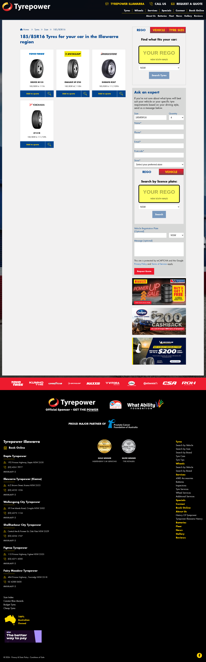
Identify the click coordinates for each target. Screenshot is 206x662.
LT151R (36, 133)
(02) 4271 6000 (15, 559)
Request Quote (144, 271)
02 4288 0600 (15, 582)
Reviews (198, 16)
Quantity (173, 113)
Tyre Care (180, 456)
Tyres (127, 10)
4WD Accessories (184, 478)
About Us (151, 16)
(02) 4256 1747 (15, 536)
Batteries (162, 16)
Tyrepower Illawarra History (189, 518)
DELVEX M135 (36, 82)
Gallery (188, 16)
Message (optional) (143, 240)
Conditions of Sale (37, 657)
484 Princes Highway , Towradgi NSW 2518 (27, 577)
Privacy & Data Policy (19, 657)
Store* (137, 160)
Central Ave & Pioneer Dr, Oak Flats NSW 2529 (28, 531)
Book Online (196, 10)
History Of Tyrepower (186, 515)
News (179, 16)
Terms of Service (159, 264)
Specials (166, 10)
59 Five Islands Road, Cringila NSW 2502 (26, 508)
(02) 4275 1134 (15, 513)
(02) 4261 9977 (15, 467)
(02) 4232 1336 (15, 490)
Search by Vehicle (184, 445)
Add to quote (32, 93)
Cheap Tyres (9, 608)
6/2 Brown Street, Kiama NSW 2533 (24, 485)
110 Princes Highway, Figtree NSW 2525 (26, 554)
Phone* (137, 132)
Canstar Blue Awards (13, 601)
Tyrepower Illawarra (127, 4)
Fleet (171, 16)
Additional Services (185, 496)
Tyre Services (182, 489)
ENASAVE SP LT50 (73, 82)
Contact (180, 10)
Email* (137, 141)
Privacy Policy (140, 264)
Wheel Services (183, 492)
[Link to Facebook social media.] (199, 655)
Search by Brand (184, 452)
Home (26, 29)
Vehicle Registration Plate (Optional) (146, 230)
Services (152, 10)
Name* (137, 123)
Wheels (139, 10)
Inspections (181, 485)
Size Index (8, 597)
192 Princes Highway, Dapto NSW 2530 (26, 462)
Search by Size (183, 448)
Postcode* (139, 151)
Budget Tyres (10, 604)
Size (136, 113)
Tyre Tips (180, 459)
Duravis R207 (109, 82)
